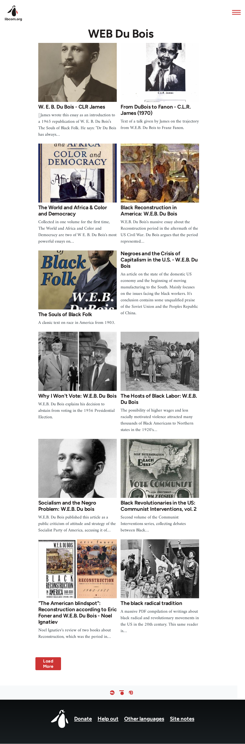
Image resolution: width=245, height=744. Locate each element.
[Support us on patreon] (121, 692)
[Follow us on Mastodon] (131, 692)
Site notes (182, 718)
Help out (108, 718)
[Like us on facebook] (112, 692)
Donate (83, 718)
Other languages (144, 718)
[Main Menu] (235, 12)
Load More (48, 663)
